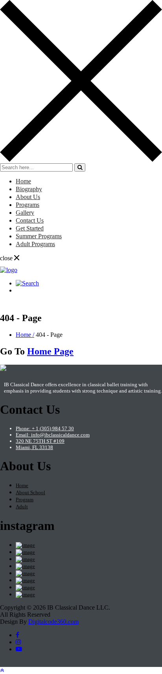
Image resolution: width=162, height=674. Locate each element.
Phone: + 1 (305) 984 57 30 (45, 428)
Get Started (30, 228)
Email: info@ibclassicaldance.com (53, 435)
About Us (28, 197)
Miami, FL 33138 (34, 447)
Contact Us (30, 220)
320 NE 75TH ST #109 (40, 441)
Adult (22, 507)
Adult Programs (35, 244)
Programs (27, 204)
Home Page (50, 351)
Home (23, 181)
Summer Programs (39, 236)
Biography (29, 189)
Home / (25, 334)
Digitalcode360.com (53, 621)
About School (30, 492)
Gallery (25, 212)
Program (24, 499)
